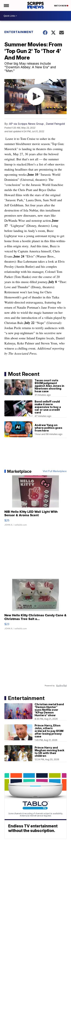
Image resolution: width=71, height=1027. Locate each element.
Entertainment (18, 32)
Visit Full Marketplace (55, 471)
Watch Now (60, 6)
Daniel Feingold (55, 123)
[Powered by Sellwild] (61, 685)
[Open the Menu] (6, 5)
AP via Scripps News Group (26, 123)
